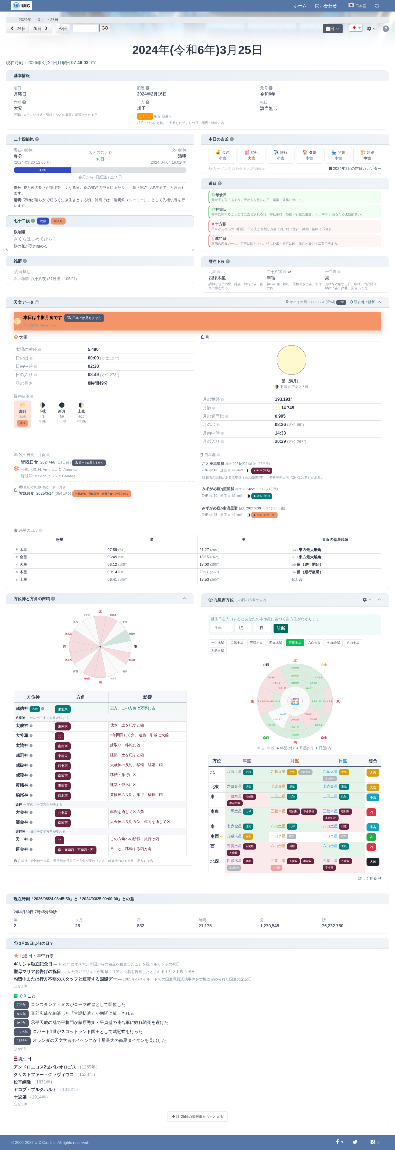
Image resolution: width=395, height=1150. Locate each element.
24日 (21, 28)
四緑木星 (275, 643)
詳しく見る (368, 878)
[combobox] (355, 28)
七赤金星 (333, 643)
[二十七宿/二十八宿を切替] (289, 272)
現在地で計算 (364, 302)
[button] (377, 6)
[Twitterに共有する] (355, 1142)
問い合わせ (326, 5)
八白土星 (353, 643)
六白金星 (314, 643)
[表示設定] (372, 28)
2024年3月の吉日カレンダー (356, 168)
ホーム (300, 5)
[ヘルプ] (386, 29)
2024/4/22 (240, 464)
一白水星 (217, 643)
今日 (63, 28)
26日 (38, 28)
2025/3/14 (44, 493)
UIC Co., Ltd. (46, 1142)
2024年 (25, 20)
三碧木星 (256, 643)
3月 (41, 20)
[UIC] (21, 5)
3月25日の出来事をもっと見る (199, 1117)
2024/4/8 (47, 462)
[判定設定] (367, 600)
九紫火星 (217, 651)
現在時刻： (51, 62)
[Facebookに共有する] (337, 1142)
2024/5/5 (249, 489)
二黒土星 (237, 643)
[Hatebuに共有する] (373, 1142)
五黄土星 (295, 643)
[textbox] (355, 28)
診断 (281, 628)
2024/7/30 (253, 508)
